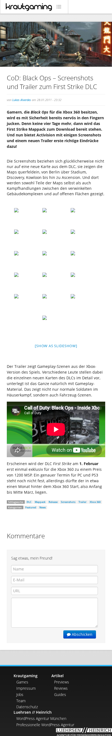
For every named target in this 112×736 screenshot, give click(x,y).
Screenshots (68, 502)
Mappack (40, 502)
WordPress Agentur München (41, 718)
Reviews (61, 688)
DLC (29, 502)
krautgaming (29, 7)
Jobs (19, 694)
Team (21, 700)
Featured (30, 507)
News (42, 507)
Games (22, 682)
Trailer (82, 502)
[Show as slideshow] (56, 345)
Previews (61, 682)
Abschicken (81, 634)
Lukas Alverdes (21, 100)
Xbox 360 (95, 502)
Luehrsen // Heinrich (33, 712)
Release (53, 502)
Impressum (26, 688)
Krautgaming (26, 675)
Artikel (57, 675)
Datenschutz (27, 706)
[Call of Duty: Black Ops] (27, 218)
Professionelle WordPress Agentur (45, 724)
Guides (60, 694)
